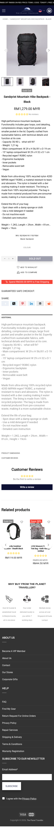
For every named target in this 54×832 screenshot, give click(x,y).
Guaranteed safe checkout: (18, 291)
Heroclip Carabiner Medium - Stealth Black (13, 547)
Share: (5, 298)
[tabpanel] (13, 542)
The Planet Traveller (27, 10)
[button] (22, 114)
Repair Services (10, 730)
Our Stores (7, 672)
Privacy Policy (9, 723)
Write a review (27, 487)
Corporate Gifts (10, 679)
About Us (6, 658)
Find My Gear (9, 709)
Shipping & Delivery (12, 737)
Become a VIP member (13, 651)
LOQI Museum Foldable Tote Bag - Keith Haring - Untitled (40, 548)
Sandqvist (30, 239)
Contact (6, 665)
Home (5, 19)
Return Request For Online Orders (19, 716)
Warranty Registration (13, 751)
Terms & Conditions (12, 744)
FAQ (4, 701)
